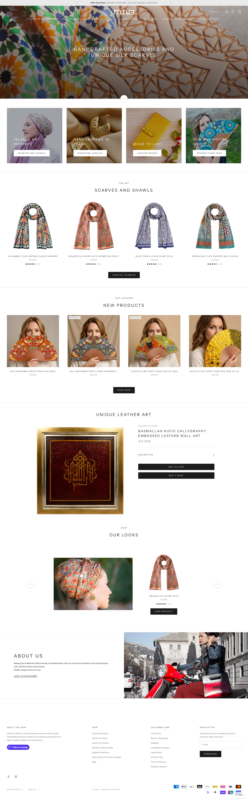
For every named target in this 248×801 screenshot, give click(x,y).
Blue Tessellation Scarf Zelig (154, 256)
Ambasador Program (160, 747)
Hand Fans (150, 19)
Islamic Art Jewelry (100, 743)
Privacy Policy (157, 757)
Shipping (155, 743)
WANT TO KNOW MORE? (25, 676)
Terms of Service (158, 762)
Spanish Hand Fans (209, 153)
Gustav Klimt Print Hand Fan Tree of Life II (215, 371)
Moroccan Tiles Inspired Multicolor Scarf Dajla (215, 256)
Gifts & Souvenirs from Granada (106, 757)
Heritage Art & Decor (42, 19)
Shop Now (124, 390)
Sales (165, 19)
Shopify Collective (159, 766)
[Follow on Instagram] (15, 776)
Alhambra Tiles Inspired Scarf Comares (33, 256)
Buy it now (176, 475)
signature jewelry (90, 153)
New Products (184, 19)
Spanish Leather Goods (102, 747)
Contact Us (156, 733)
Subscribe (210, 754)
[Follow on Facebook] (8, 776)
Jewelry (98, 19)
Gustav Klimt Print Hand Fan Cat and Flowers (154, 371)
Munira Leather (148, 426)
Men (111, 19)
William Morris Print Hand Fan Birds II (93, 371)
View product (164, 611)
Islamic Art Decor (100, 738)
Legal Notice (156, 752)
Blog (94, 762)
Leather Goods (129, 19)
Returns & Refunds (159, 738)
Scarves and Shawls (74, 19)
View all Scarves (124, 275)
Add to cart (176, 467)
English (213, 12)
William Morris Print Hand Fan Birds (33, 371)
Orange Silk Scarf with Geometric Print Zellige (93, 256)
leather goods (147, 153)
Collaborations (208, 19)
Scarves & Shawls (100, 733)
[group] (124, 52)
